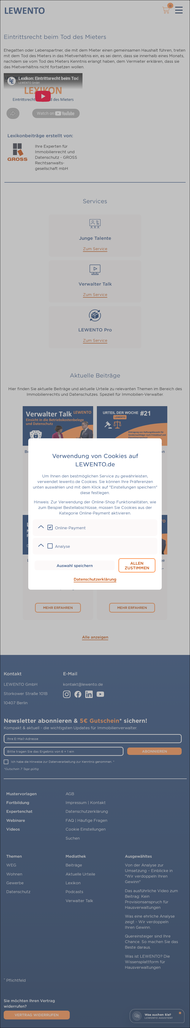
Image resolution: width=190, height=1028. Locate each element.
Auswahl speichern (75, 565)
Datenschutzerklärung (95, 579)
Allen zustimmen (137, 565)
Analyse (62, 546)
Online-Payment (70, 527)
